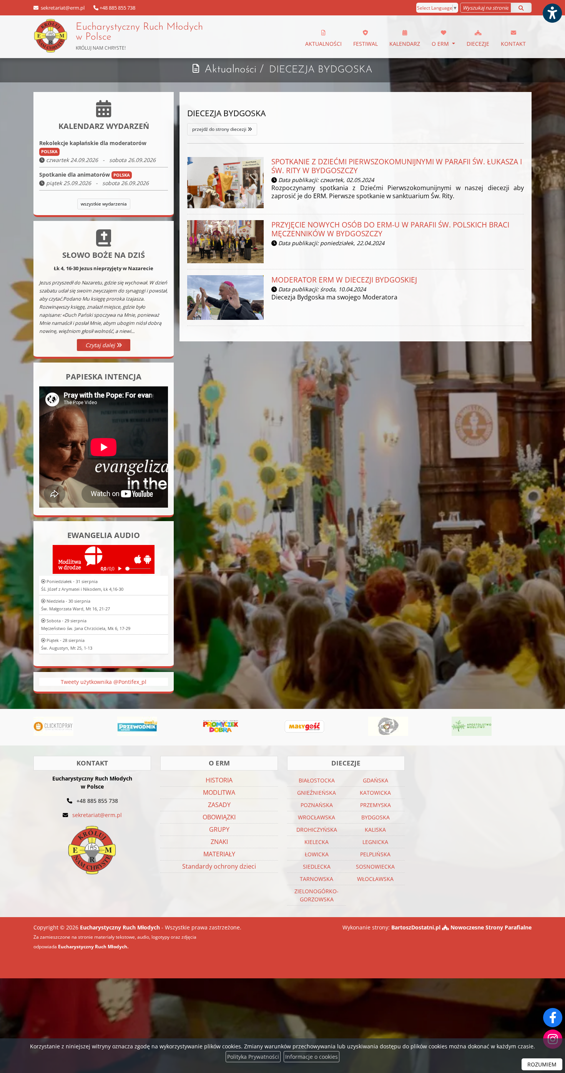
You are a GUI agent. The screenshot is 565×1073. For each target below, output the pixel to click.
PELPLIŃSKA (375, 854)
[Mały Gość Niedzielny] (272, 726)
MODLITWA (219, 792)
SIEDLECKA (317, 866)
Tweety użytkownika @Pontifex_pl (103, 681)
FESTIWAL (365, 43)
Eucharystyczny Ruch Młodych (139, 36)
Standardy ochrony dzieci (219, 866)
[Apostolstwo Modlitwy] (439, 726)
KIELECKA (316, 842)
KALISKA (375, 829)
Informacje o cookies (311, 1056)
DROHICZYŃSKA (316, 829)
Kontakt (513, 43)
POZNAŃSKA (317, 805)
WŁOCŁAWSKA (375, 878)
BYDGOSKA (375, 817)
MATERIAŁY (219, 854)
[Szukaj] (521, 8)
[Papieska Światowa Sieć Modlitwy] (523, 726)
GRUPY (219, 829)
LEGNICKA (375, 842)
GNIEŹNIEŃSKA (316, 792)
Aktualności (323, 43)
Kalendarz (404, 43)
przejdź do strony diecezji (220, 129)
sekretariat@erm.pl (62, 7)
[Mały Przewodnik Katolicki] (105, 726)
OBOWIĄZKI (219, 817)
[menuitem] (323, 36)
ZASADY (219, 805)
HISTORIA (219, 780)
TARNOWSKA (316, 878)
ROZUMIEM (542, 1064)
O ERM (441, 43)
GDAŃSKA (375, 780)
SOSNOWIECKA (375, 866)
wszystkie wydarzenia (104, 204)
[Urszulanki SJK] (356, 726)
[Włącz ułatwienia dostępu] (552, 13)
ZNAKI (219, 841)
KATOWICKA (375, 792)
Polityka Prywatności (253, 1056)
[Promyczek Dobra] (188, 726)
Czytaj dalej (100, 345)
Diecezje (478, 43)
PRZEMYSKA (375, 805)
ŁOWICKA (317, 854)
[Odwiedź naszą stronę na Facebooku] (552, 1017)
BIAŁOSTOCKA (317, 780)
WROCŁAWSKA (316, 817)
